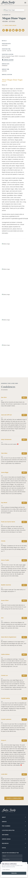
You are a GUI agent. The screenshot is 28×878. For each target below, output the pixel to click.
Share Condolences (9, 25)
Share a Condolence (14, 798)
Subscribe (14, 873)
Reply (24, 397)
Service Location (7, 60)
